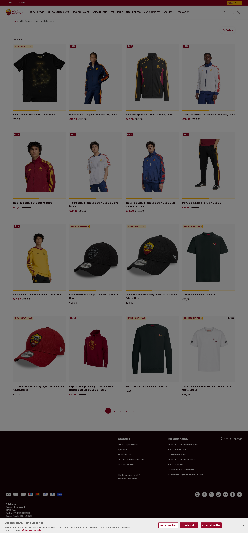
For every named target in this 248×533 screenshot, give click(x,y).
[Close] (243, 525)
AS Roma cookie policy (32, 530)
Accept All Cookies (211, 525)
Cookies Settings (168, 525)
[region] (124, 525)
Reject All (189, 525)
